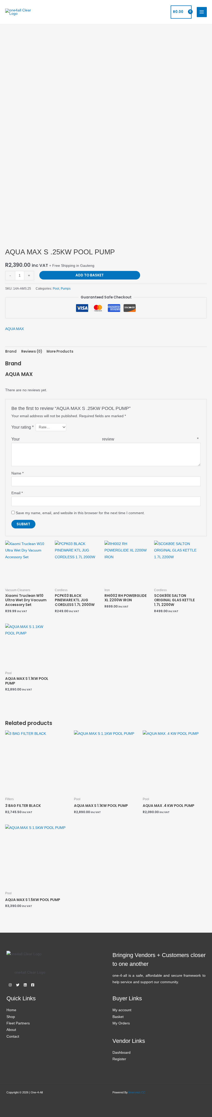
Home (11, 1010)
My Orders (121, 1023)
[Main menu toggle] (202, 12)
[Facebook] (32, 985)
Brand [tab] (11, 351)
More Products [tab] (60, 351)
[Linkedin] (25, 985)
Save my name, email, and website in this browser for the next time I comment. (80, 513)
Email (17, 493)
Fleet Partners (18, 1023)
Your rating (22, 427)
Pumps (66, 288)
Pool (56, 288)
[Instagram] (10, 985)
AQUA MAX (14, 329)
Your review (105, 439)
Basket (118, 1017)
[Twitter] (17, 985)
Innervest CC (136, 1092)
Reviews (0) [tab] (31, 351)
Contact (12, 1036)
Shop (10, 1017)
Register (119, 1059)
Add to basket (89, 275)
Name (17, 473)
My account (121, 1010)
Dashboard (121, 1053)
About (11, 1030)
